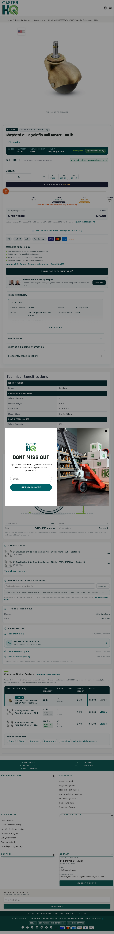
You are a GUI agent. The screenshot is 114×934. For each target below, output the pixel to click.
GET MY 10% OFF (31, 487)
